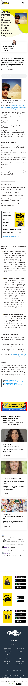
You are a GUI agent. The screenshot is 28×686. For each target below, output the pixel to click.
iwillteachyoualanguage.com (10, 380)
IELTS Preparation (20, 664)
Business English (7, 653)
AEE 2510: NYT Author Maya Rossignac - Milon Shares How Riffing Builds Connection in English (13, 487)
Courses (20, 663)
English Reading (15, 516)
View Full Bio (6, 50)
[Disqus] (14, 551)
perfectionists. (13, 168)
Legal (23, 675)
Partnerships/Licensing (20, 661)
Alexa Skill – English (7, 661)
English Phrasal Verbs (15, 60)
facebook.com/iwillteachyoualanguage (14, 384)
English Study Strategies (10, 418)
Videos (7, 654)
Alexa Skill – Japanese (7, 660)
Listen (7, 658)
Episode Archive (7, 649)
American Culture (6, 58)
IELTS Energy (20, 648)
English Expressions (18, 58)
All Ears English (7, 648)
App (7, 663)
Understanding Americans (9, 478)
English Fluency (5, 60)
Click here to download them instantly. (12, 236)
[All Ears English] (14, 633)
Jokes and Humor (20, 480)
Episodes (20, 649)
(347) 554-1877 (14, 644)
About (20, 658)
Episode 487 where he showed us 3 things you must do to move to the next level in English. (13, 107)
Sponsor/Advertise (20, 660)
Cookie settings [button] (11, 683)
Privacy (16, 675)
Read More (7, 455)
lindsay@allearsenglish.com (14, 642)
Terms (20, 675)
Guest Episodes (14, 62)
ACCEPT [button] (19, 683)
